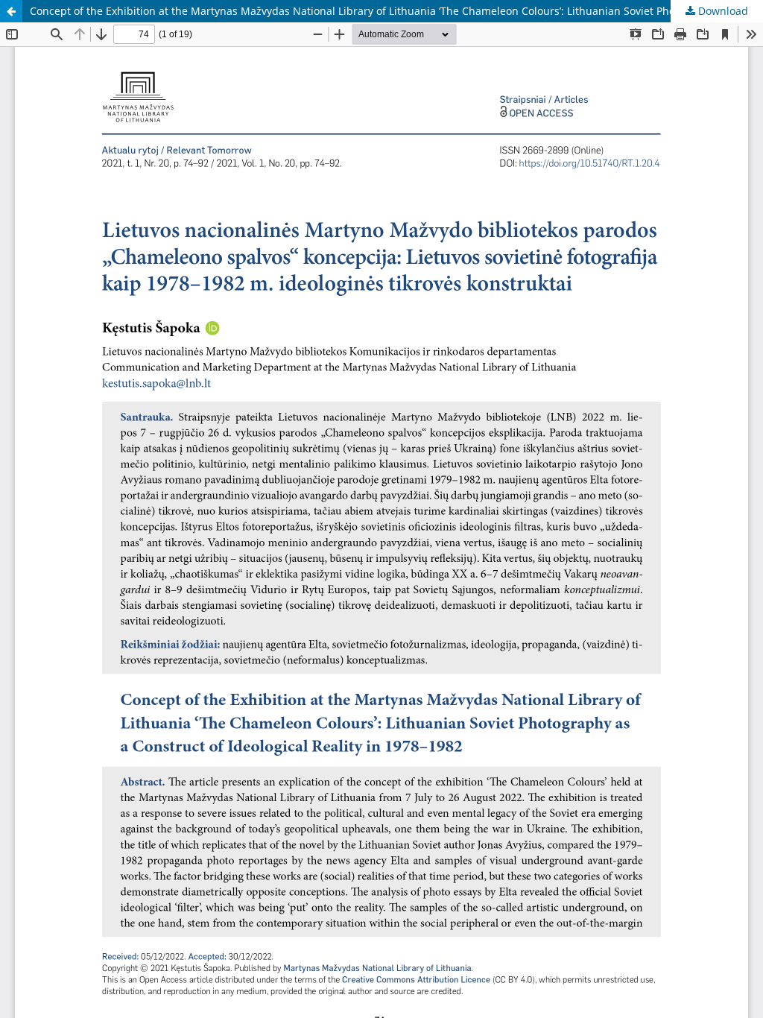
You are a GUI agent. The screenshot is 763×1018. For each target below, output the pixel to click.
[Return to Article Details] (11, 11)
